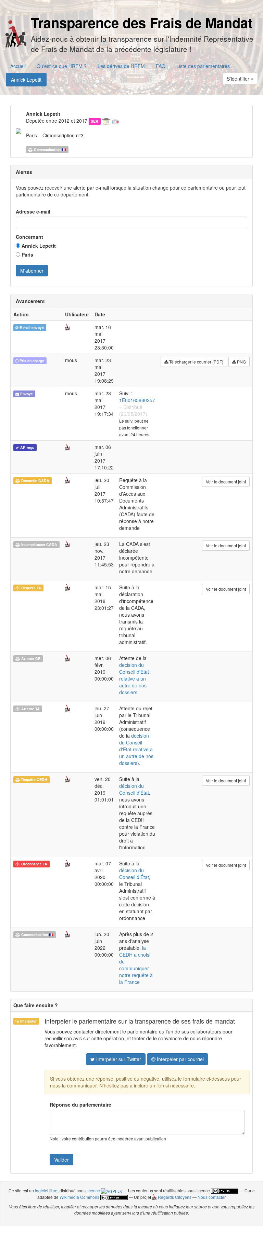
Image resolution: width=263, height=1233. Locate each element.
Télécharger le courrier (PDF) (195, 362)
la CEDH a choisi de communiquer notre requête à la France (136, 964)
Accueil (18, 66)
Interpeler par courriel (179, 1059)
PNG (241, 362)
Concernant (29, 236)
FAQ (160, 66)
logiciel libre (46, 1190)
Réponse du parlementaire (80, 1104)
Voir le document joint (226, 481)
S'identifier (239, 78)
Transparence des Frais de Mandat (141, 22)
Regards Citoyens (174, 1197)
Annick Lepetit (26, 79)
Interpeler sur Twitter (118, 1059)
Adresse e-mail (33, 211)
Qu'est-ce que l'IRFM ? (62, 66)
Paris (26, 254)
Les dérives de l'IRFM (121, 66)
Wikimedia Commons (79, 1197)
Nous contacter (212, 1197)
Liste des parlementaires (203, 66)
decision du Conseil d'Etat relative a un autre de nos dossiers (134, 678)
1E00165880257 (137, 400)
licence (94, 1190)
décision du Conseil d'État (134, 789)
